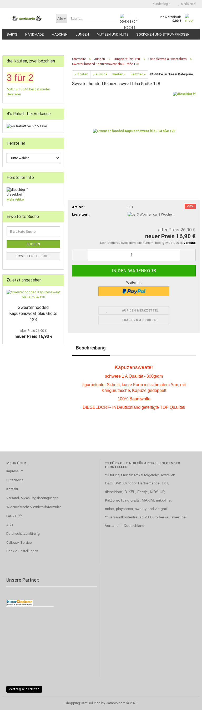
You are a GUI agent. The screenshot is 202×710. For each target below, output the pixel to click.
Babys (12, 34)
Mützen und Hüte (112, 34)
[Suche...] (125, 18)
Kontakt (12, 489)
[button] (80, 255)
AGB (9, 525)
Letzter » (138, 74)
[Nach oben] (187, 702)
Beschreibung (91, 348)
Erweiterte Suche (33, 256)
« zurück (100, 74)
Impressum (14, 471)
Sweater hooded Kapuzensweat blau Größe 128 (33, 313)
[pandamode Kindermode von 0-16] (27, 18)
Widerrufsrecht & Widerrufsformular (33, 507)
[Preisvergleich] (19, 603)
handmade (34, 34)
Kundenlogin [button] (160, 4)
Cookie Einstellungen (22, 551)
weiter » (118, 74)
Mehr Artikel (15, 199)
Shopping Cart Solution (82, 703)
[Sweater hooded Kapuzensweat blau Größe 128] (134, 131)
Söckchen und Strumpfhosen (163, 34)
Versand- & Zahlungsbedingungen (32, 498)
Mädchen (60, 34)
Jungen (82, 34)
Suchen (33, 244)
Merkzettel (187, 4)
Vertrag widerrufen (24, 689)
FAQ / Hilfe (14, 516)
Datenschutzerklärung (23, 534)
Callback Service (19, 542)
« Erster (81, 74)
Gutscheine (14, 480)
